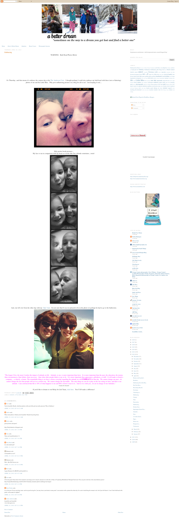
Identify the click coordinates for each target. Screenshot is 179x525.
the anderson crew (137, 316)
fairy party (162, 74)
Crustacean (136, 426)
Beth (7, 469)
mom (168, 80)
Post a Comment (8, 509)
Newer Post (7, 512)
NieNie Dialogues (136, 237)
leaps (158, 78)
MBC (152, 80)
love (146, 80)
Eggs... (135, 419)
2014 (133, 349)
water (167, 90)
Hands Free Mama (137, 233)
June (135, 371)
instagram (138, 78)
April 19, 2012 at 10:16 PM (13, 464)
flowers (132, 76)
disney (140, 74)
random (149, 86)
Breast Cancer (32, 46)
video (159, 90)
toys (146, 90)
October (136, 361)
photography (139, 84)
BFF (138, 69)
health (163, 76)
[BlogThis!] (27, 393)
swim (173, 88)
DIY (144, 74)
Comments (135, 108)
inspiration (133, 78)
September (136, 363)
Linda (134, 80)
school (168, 86)
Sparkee (148, 88)
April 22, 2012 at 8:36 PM (13, 495)
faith (165, 74)
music (135, 82)
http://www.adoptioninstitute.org (138, 178)
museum (132, 82)
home (171, 76)
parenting (172, 82)
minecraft (165, 80)
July (135, 368)
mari (7, 477)
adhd (161, 67)
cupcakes (163, 72)
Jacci (7, 403)
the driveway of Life (137, 328)
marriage (148, 80)
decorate (132, 74)
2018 (133, 340)
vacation (151, 90)
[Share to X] (29, 393)
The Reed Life (136, 308)
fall (167, 74)
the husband (138, 90)
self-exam (132, 88)
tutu (148, 90)
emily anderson (10, 499)
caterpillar (146, 72)
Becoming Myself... (138, 387)
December (136, 356)
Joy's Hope (135, 296)
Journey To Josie (136, 300)
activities (157, 68)
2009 (133, 442)
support (170, 88)
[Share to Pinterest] (33, 393)
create (159, 72)
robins (161, 86)
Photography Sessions (44, 46)
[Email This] (26, 393)
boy (165, 69)
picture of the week (158, 84)
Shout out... (136, 421)
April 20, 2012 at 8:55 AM (13, 473)
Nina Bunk (9, 442)
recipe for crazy (136, 304)
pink (26, 394)
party (131, 84)
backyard (134, 69)
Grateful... (135, 412)
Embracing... (136, 404)
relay (159, 86)
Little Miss (18, 394)
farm (173, 74)
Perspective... (136, 424)
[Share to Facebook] (31, 393)
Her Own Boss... (137, 385)
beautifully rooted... (137, 332)
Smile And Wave (136, 292)
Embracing (136, 395)
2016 (133, 344)
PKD (173, 84)
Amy (7, 434)
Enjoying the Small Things (139, 248)
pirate (171, 84)
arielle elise (135, 268)
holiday (167, 76)
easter (150, 74)
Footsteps (135, 390)
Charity (135, 397)
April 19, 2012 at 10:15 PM (13, 456)
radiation (145, 86)
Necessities (136, 402)
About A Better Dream (13, 46)
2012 (133, 354)
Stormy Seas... (136, 407)
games (143, 76)
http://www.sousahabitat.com (137, 186)
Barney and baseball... (138, 378)
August (136, 366)
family (170, 74)
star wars (160, 88)
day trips (173, 72)
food (135, 76)
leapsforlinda (161, 78)
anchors (173, 67)
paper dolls (168, 82)
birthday (141, 69)
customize (168, 72)
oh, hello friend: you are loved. (140, 320)
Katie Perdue (9, 488)
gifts (150, 76)
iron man (146, 78)
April (135, 376)
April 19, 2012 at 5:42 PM (13, 438)
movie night (172, 80)
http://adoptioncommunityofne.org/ (139, 176)
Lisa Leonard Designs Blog (139, 252)
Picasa (152, 84)
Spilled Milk (135, 324)
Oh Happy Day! (136, 256)
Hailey (8, 421)
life (131, 80)
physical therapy (147, 84)
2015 (133, 347)
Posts (133, 105)
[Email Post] (23, 392)
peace (134, 84)
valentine (156, 90)
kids (149, 78)
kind (151, 78)
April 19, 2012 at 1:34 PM (13, 429)
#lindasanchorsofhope (135, 67)
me (23, 394)
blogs (160, 69)
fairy (158, 74)
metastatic (159, 80)
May (135, 373)
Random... (135, 380)
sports (151, 88)
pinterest (167, 84)
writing (131, 91)
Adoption (23, 46)
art (130, 69)
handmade (159, 76)
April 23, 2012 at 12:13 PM (13, 505)
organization (150, 82)
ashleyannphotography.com (139, 244)
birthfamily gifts (154, 69)
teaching (132, 90)
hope (173, 76)
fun (141, 76)
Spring (155, 88)
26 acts (141, 67)
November (136, 359)
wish (174, 90)
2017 (133, 342)
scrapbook (172, 86)
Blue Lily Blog (136, 288)
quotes (140, 86)
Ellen (153, 74)
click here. (70, 389)
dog (146, 74)
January (136, 434)
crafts (156, 72)
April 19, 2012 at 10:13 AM (13, 417)
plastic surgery (133, 86)
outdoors (156, 82)
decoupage (136, 74)
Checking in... (136, 392)
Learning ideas (172, 78)
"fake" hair (46, 308)
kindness (155, 78)
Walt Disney (163, 90)
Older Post (120, 512)
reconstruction (154, 86)
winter (170, 90)
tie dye (143, 90)
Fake (134, 399)
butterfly (132, 72)
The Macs (134, 284)
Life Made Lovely (137, 260)
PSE (138, 86)
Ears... (134, 414)
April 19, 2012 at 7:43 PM (13, 447)
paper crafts (162, 82)
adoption (164, 68)
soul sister (144, 88)
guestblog (153, 76)
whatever (134, 280)
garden (147, 76)
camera (136, 72)
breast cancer (171, 69)
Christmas (151, 72)
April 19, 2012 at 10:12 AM (13, 408)
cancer (12, 394)
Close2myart (135, 264)
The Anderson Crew (57, 80)
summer (165, 88)
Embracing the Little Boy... (140, 383)
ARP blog (134, 312)
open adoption (144, 82)
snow (140, 88)
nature (139, 82)
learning (166, 78)
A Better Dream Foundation (149, 67)
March (135, 429)
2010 (133, 439)
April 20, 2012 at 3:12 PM (13, 484)
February (136, 431)
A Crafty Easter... (137, 416)
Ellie (155, 74)
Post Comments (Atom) (17, 516)
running (165, 86)
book (163, 69)
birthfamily (147, 69)
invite (142, 78)
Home (3, 46)
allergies (169, 67)
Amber (8, 412)
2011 (133, 437)
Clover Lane (135, 241)
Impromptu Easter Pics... (139, 409)
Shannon (136, 88)
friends (137, 76)
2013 (133, 352)
